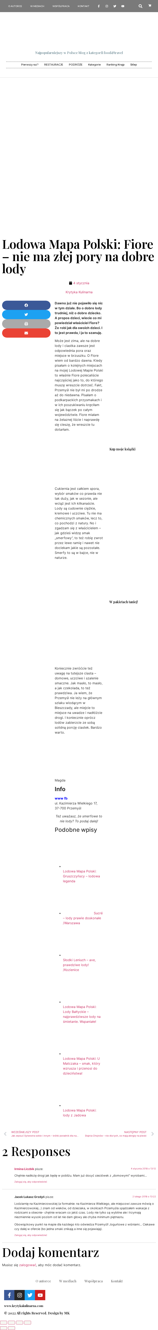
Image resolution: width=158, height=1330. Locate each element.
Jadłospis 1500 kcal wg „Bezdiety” (131, 469)
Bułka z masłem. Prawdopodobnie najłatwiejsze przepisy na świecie (132, 566)
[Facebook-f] (99, 6)
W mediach (37, 6)
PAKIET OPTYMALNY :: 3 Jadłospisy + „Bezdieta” (131, 662)
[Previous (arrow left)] (3, 1328)
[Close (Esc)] (3, 1322)
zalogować (27, 1265)
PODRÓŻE (75, 64)
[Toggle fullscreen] (19, 1322)
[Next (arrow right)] (11, 1328)
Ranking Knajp (115, 64)
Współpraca (61, 6)
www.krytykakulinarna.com (23, 1306)
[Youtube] (123, 6)
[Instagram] (107, 6)
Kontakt (83, 6)
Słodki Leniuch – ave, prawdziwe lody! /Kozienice (79, 965)
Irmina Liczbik (24, 1169)
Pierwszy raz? (29, 64)
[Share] (11, 1322)
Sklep (133, 64)
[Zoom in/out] (27, 1322)
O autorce (15, 6)
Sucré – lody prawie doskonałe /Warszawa (83, 918)
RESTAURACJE (53, 64)
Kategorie (94, 64)
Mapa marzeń (131, 517)
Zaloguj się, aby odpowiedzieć (30, 1181)
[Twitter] (115, 6)
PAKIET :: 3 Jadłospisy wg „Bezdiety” (131, 612)
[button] (26, 305)
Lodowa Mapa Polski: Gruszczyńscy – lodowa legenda (81, 876)
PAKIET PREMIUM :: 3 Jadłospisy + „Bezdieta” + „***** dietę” (132, 713)
